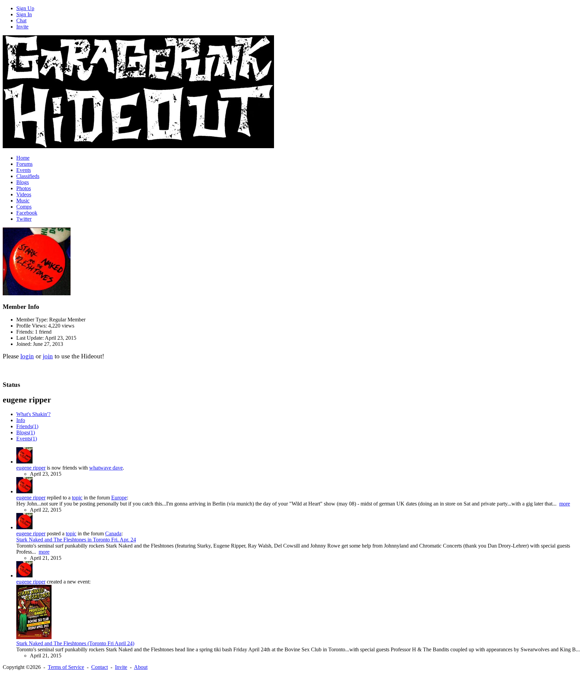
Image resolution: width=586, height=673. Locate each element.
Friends (27, 426)
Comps (24, 207)
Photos (23, 188)
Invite (22, 26)
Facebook (26, 213)
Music (23, 200)
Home (23, 158)
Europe (119, 497)
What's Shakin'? (33, 414)
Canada (113, 533)
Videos (23, 194)
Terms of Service (66, 667)
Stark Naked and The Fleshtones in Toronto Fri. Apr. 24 (76, 539)
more (564, 504)
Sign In (24, 14)
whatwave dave (106, 468)
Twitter (24, 219)
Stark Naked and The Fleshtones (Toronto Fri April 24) (75, 643)
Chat (21, 20)
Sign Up (25, 8)
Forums (24, 164)
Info (20, 420)
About (141, 667)
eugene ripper (30, 468)
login (27, 356)
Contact (99, 667)
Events (23, 170)
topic (77, 497)
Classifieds (27, 176)
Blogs (22, 182)
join (48, 356)
